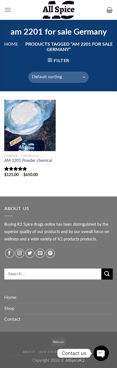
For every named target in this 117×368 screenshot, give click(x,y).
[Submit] (107, 274)
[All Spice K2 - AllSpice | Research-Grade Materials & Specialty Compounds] (58, 10)
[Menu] (7, 10)
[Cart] (109, 10)
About (29, 352)
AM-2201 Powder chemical (28, 161)
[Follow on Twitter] (30, 253)
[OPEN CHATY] (101, 353)
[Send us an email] (40, 253)
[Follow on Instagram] (19, 253)
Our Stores (50, 352)
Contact (12, 319)
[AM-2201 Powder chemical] (30, 125)
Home (11, 44)
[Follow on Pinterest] (50, 253)
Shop (9, 308)
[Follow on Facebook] (9, 253)
